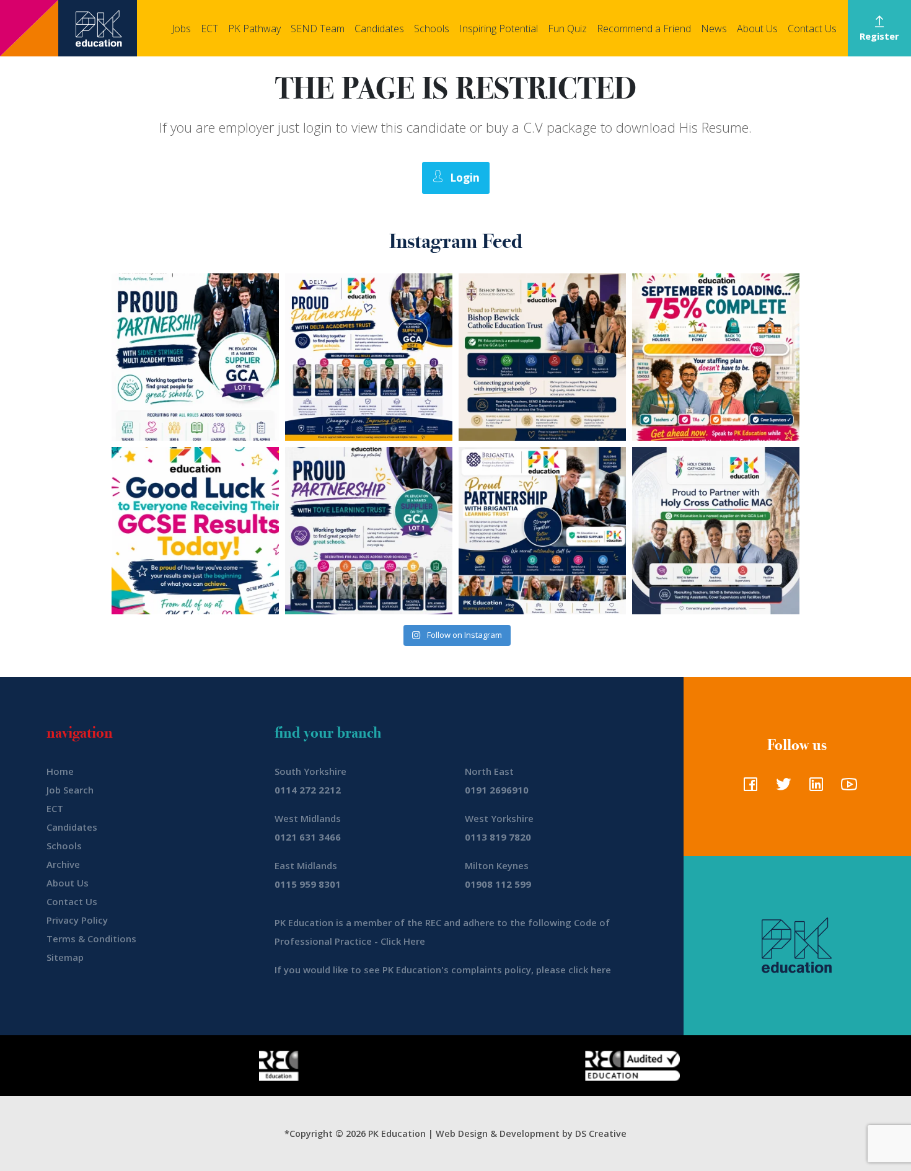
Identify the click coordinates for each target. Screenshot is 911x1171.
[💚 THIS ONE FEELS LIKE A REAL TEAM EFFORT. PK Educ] (195, 357)
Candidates (379, 28)
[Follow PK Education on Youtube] (846, 788)
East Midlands (306, 865)
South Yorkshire (310, 771)
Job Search (70, 790)
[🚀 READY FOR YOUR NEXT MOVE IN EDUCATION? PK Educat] (368, 357)
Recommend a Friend (644, 28)
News (714, 28)
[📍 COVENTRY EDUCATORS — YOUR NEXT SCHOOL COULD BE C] (715, 530)
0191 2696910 (497, 790)
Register (879, 36)
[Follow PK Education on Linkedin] (813, 788)
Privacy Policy (77, 920)
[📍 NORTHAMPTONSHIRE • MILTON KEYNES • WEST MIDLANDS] (368, 530)
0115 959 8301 (308, 884)
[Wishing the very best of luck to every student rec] (195, 530)
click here (589, 969)
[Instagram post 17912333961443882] (715, 357)
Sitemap (65, 957)
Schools (431, 28)
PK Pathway (254, 28)
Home (60, 771)
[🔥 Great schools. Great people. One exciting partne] (542, 530)
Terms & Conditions (91, 938)
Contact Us (812, 28)
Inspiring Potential (498, 28)
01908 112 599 (498, 884)
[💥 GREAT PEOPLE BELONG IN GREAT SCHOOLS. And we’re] (542, 357)
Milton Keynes (497, 865)
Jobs (181, 28)
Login (465, 177)
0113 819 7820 (498, 837)
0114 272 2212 (308, 790)
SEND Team (318, 28)
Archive (63, 864)
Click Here (403, 941)
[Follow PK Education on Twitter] (780, 788)
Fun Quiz (567, 28)
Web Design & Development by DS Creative (531, 1133)
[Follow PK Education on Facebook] (747, 788)
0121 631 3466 (308, 837)
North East (489, 771)
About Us (757, 28)
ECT (209, 28)
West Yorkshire (499, 818)
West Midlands (308, 818)
